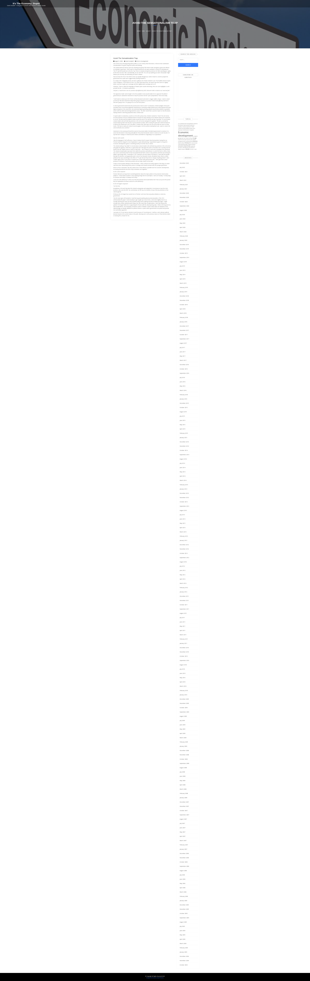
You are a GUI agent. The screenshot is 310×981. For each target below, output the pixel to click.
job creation (193, 139)
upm (196, 149)
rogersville (193, 146)
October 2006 (184, 862)
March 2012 (183, 583)
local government (182, 141)
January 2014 (183, 489)
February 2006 (184, 896)
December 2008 (184, 750)
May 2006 (182, 883)
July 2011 (182, 617)
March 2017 (183, 360)
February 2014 (184, 484)
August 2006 (183, 870)
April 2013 (182, 527)
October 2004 (184, 965)
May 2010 (182, 677)
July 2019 (182, 266)
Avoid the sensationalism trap (125, 58)
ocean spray (180, 144)
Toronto (191, 149)
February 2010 (184, 690)
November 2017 (184, 330)
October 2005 (184, 913)
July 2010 (182, 669)
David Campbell (129, 61)
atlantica (196, 123)
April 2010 (182, 682)
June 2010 (182, 673)
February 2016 (184, 394)
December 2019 (184, 244)
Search (188, 65)
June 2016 (182, 382)
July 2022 (182, 167)
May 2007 (182, 832)
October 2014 (184, 450)
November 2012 (184, 549)
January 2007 (183, 849)
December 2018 (184, 296)
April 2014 (182, 476)
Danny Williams (186, 128)
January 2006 (183, 900)
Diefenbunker (186, 130)
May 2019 (182, 274)
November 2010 (184, 652)
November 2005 (184, 909)
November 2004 (184, 960)
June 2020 (182, 219)
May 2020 (182, 223)
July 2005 (182, 926)
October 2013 (184, 502)
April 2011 (182, 630)
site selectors (192, 147)
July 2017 (182, 347)
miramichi (194, 141)
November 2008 (184, 755)
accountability (181, 123)
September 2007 (184, 815)
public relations (188, 144)
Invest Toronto (181, 139)
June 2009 (182, 725)
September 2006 (184, 866)
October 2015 (184, 407)
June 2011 (182, 622)
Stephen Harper (181, 149)
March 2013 (183, 532)
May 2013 (182, 523)
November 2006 (184, 857)
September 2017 (184, 339)
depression (180, 130)
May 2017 (182, 356)
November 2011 (184, 600)
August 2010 (183, 665)
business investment (190, 125)
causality (180, 126)
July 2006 (182, 875)
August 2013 (183, 510)
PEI (184, 144)
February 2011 (184, 639)
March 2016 (183, 390)
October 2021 (184, 171)
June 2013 (182, 519)
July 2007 (182, 823)
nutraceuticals (194, 142)
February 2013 (184, 536)
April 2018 (182, 309)
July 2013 (182, 514)
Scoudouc (180, 147)
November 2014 (184, 446)
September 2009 (184, 712)
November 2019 (184, 249)
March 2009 (183, 737)
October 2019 (184, 253)
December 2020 (184, 193)
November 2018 (184, 300)
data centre (192, 128)
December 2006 (184, 853)
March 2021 (183, 180)
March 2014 (183, 480)
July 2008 (182, 772)
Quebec (193, 144)
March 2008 (183, 789)
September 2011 (184, 609)
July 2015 (182, 416)
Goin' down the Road (188, 138)
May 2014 (182, 472)
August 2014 (183, 459)
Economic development (185, 134)
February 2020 (184, 236)
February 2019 (184, 287)
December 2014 (184, 442)
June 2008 (182, 776)
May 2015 (182, 424)
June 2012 (182, 570)
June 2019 (182, 270)
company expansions (186, 126)
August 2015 (183, 412)
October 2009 (184, 707)
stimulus (187, 149)
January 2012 (183, 592)
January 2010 (183, 695)
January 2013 (183, 540)
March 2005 (183, 943)
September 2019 (184, 257)
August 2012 (183, 562)
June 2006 (182, 879)
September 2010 (184, 660)
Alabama (192, 123)
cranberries (180, 128)
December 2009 (184, 699)
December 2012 (184, 544)
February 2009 (184, 742)
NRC (190, 142)
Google (195, 138)
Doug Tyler (191, 130)
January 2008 (183, 797)
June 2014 (182, 467)
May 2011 (182, 626)
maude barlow (189, 141)
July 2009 (182, 720)
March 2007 (183, 840)
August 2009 (183, 716)
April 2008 (182, 785)
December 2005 (184, 905)
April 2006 (182, 887)
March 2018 (183, 313)
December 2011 (184, 596)
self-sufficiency (186, 147)
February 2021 (184, 184)
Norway (187, 143)
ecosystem (195, 136)
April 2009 (182, 733)
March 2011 (183, 634)
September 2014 (184, 454)
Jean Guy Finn (187, 139)
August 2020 (183, 210)
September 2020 (184, 206)
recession (180, 146)
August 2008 (183, 767)
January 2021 (183, 189)
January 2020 (183, 240)
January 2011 (183, 643)
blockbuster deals (182, 125)
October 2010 (184, 656)
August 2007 (183, 819)
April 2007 (182, 836)
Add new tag (187, 123)
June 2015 (182, 420)
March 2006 (183, 892)
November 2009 (184, 703)
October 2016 (184, 369)
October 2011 (184, 604)
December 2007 (184, 802)
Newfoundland (181, 142)
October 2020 (184, 201)
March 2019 (183, 283)
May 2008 (182, 780)
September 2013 (184, 506)
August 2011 (183, 613)
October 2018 (184, 304)
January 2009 (183, 746)
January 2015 (183, 437)
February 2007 (184, 845)
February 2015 (184, 433)
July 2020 (182, 214)
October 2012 (184, 553)
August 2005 (183, 922)
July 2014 (182, 463)
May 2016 (182, 386)
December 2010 (184, 647)
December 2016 (184, 364)
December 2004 (184, 956)
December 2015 (184, 403)
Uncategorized (144, 61)
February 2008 (184, 793)
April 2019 (182, 279)
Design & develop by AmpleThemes (155, 978)
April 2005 (182, 939)
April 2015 (182, 429)
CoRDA (192, 126)
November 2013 (184, 497)
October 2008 (184, 759)
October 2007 (184, 810)
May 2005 (182, 935)
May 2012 (182, 575)
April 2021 (182, 176)
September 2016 (184, 373)
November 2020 (184, 197)
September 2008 (184, 763)
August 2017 (183, 343)
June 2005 (182, 930)
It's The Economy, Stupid (26, 3)
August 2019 (183, 261)
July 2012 (182, 566)
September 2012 (184, 557)
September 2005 (184, 918)
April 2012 (182, 579)
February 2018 (184, 317)
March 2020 (183, 231)
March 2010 (183, 686)
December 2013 (184, 493)
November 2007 (184, 806)
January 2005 (183, 952)
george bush (180, 138)
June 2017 (182, 352)
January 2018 (183, 322)
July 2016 (182, 377)
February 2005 (184, 948)
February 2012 (184, 587)
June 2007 (182, 827)
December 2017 (184, 326)
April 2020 (182, 227)
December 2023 (184, 163)
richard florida (186, 146)
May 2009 (182, 729)
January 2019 (183, 291)
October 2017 (184, 334)
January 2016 (183, 399)
